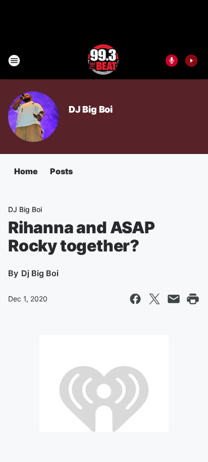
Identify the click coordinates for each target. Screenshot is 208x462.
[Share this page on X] (154, 299)
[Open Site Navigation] (14, 61)
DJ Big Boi (91, 109)
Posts (61, 171)
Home (26, 171)
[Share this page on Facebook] (135, 299)
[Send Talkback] (172, 61)
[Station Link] (104, 60)
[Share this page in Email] (174, 299)
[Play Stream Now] (191, 61)
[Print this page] (193, 299)
